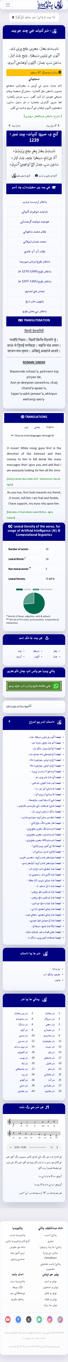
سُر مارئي (24, 1085)
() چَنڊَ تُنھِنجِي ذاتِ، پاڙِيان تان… (44, 869)
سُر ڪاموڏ (50, 1091)
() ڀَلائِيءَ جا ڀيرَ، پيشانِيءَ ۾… (46, 851)
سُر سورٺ (50, 1046)
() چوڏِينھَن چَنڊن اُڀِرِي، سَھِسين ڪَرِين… (39, 857)
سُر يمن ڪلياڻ (21, 1013)
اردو (26, 427)
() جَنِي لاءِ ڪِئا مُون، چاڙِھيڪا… (44, 800)
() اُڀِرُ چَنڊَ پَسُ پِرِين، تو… (47, 777)
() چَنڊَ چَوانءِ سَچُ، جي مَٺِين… (45, 903)
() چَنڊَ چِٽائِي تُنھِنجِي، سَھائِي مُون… (42, 914)
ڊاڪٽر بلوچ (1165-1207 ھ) (34, 281)
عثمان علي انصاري (35, 291)
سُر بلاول (50, 1063)
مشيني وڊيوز (17, 1259)
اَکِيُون (36, 656)
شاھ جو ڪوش (17, 1247)
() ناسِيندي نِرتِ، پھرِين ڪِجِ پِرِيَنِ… (43, 834)
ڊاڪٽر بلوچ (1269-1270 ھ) (34, 271)
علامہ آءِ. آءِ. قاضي (35, 251)
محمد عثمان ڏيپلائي (34, 241)
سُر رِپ (25, 1074)
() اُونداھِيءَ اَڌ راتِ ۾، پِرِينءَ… (45, 771)
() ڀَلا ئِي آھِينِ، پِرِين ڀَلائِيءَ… (46, 846)
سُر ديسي (23, 1035)
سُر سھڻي (50, 1024)
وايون (57, 980)
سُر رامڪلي (49, 1057)
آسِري (19, 656)
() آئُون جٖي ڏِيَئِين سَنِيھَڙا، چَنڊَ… (44, 737)
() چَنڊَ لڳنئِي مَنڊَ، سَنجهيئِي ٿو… (44, 874)
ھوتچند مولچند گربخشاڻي (34, 221)
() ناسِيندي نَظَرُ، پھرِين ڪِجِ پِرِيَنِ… (43, 828)
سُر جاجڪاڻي (22, 1069)
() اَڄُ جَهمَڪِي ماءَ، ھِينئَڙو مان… (44, 754)
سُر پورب (24, 1057)
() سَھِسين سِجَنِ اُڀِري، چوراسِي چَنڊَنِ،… (40, 817)
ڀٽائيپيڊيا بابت (17, 1235)
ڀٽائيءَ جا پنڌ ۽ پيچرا (50, 1247)
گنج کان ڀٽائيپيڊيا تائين (17, 1241)
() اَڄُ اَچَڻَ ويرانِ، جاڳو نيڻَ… (46, 748)
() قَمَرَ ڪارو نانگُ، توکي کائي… (45, 823)
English (50, 427)
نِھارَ (55, 651)
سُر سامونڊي (22, 1019)
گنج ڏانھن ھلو (21, 176)
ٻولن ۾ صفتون (50, 1287)
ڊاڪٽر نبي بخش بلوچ (35, 311)
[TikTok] (60, 1319)
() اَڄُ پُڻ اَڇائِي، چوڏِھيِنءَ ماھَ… (45, 765)
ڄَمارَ (55, 656)
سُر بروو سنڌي (21, 1046)
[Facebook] (18, 1319)
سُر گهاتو (24, 1080)
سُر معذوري (49, 1035)
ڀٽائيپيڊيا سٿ (17, 1281)
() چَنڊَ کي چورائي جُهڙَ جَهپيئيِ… (44, 920)
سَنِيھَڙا (36, 651)
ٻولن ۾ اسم (50, 1281)
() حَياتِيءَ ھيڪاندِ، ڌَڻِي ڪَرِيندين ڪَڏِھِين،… (38, 805)
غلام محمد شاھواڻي (34, 231)
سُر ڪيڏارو (49, 1030)
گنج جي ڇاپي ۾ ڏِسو (48, 175)
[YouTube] (8, 1319)
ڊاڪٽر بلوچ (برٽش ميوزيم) (35, 261)
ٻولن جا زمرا (50, 1305)
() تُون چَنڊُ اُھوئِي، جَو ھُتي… (45, 783)
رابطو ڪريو (17, 1299)
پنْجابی (37, 427)
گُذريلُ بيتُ (51, 125)
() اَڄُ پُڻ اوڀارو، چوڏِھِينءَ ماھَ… (44, 760)
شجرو (51, 1241)
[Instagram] (49, 1319)
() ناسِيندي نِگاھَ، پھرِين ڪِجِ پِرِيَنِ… (43, 840)
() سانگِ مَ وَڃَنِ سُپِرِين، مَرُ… (45, 811)
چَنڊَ (20, 651)
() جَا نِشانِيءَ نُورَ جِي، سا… (47, 788)
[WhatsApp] (39, 1319)
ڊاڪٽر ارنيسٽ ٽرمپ (35, 202)
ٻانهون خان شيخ (35, 301)
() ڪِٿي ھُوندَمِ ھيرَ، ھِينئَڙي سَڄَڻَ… (43, 932)
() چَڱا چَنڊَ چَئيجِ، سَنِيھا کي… (46, 926)
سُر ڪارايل (23, 1091)
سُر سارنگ (23, 1024)
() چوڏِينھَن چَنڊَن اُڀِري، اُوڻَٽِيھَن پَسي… (41, 863)
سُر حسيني (23, 1041)
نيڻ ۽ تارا (56, 969)
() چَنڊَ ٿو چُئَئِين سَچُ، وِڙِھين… (45, 897)
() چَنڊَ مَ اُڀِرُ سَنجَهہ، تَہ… (48, 886)
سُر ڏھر (51, 1069)
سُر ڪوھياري (49, 1041)
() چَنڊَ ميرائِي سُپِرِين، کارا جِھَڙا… (44, 880)
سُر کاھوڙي (23, 1052)
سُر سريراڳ (49, 1019)
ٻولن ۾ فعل (50, 1293)
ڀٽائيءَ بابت (50, 1235)
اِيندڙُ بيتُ (16, 125)
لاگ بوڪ (17, 1287)
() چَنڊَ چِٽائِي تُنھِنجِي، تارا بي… (45, 909)
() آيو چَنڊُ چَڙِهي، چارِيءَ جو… (45, 742)
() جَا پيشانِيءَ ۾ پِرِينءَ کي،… (47, 794)
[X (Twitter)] (29, 1319)
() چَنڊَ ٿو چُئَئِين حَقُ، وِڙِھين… (45, 891)
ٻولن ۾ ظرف (50, 1299)
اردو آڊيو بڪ (18, 1253)
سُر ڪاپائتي (49, 1074)
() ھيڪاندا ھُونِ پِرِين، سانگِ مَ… (43, 937)
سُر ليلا (24, 1063)
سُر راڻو (51, 1052)
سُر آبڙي (24, 1030)
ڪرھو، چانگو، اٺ (51, 974)
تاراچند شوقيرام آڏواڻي (35, 211)
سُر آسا (51, 1080)
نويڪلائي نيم (17, 1293)
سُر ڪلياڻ (50, 1013)
